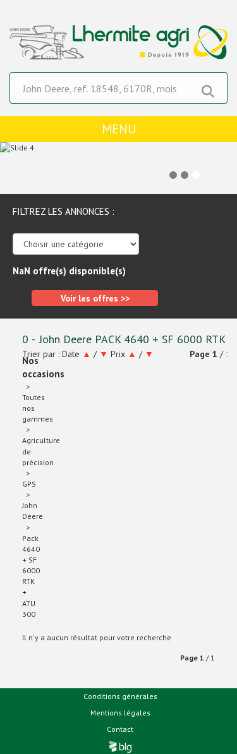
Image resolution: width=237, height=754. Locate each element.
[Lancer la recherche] (208, 88)
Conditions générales (120, 696)
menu (119, 129)
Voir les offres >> (95, 298)
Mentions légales (120, 712)
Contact (120, 729)
